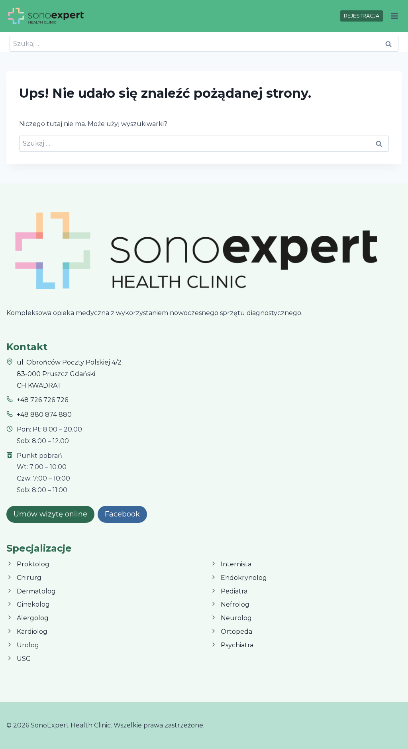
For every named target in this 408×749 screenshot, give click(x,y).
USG (24, 658)
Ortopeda (236, 631)
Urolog (28, 645)
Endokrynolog (244, 577)
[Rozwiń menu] (394, 16)
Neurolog (236, 618)
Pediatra (234, 591)
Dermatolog (36, 591)
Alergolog (33, 618)
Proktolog (33, 564)
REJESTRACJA (361, 16)
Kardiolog (32, 631)
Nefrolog (235, 604)
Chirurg (29, 577)
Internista (236, 564)
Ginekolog (33, 604)
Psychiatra (237, 645)
